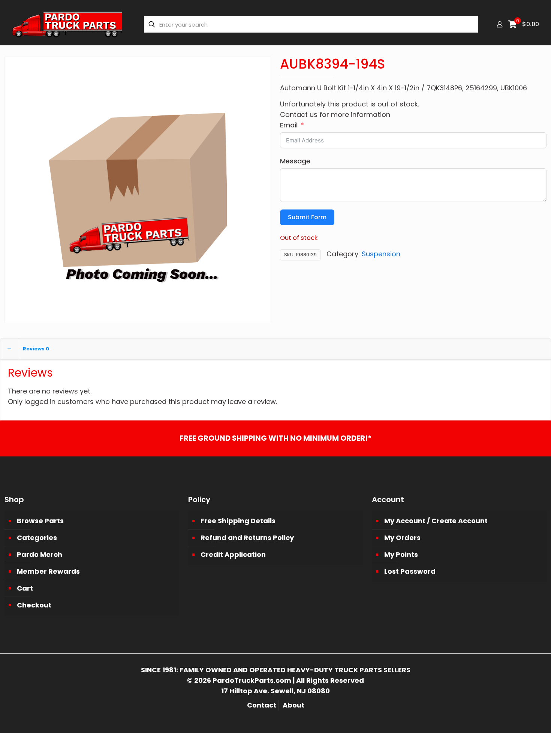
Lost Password (410, 571)
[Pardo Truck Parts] (67, 24)
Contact (261, 705)
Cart (25, 588)
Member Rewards (48, 571)
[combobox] (311, 24)
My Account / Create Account (436, 520)
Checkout (34, 605)
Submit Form (307, 217)
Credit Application (233, 554)
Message (295, 161)
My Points (401, 554)
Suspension (381, 254)
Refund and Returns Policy (247, 537)
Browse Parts (40, 520)
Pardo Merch (39, 554)
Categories (37, 537)
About (293, 705)
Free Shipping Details (238, 520)
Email (289, 125)
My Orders (402, 537)
